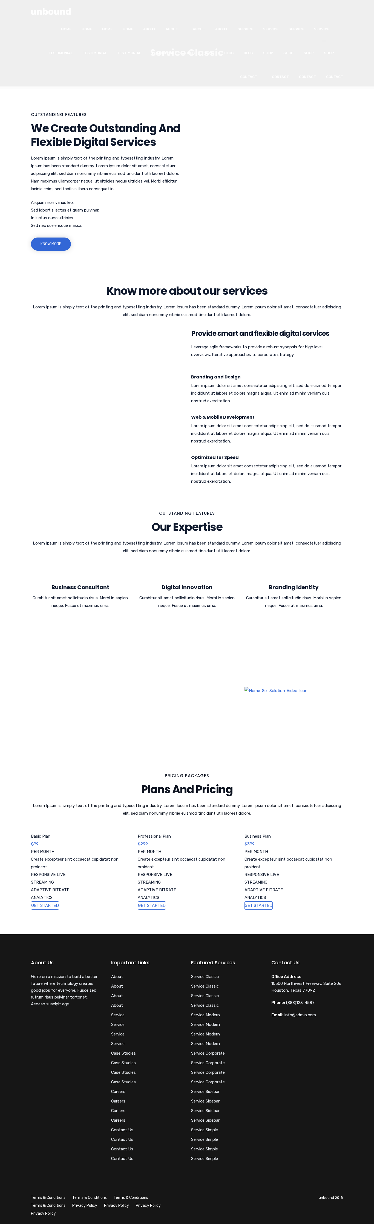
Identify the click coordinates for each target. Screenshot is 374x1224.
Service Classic (205, 976)
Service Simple (204, 1129)
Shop (268, 53)
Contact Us (122, 1129)
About (149, 29)
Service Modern (205, 1014)
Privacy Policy (84, 1205)
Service (245, 29)
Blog (190, 53)
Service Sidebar (205, 1091)
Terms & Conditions (48, 1197)
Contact (248, 77)
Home (66, 29)
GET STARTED (45, 905)
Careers (118, 1091)
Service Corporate (208, 1053)
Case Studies (123, 1053)
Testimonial (60, 53)
